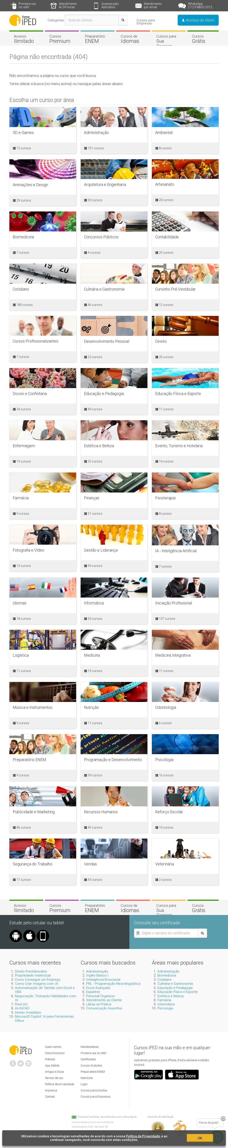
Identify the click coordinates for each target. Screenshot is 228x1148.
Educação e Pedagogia (175, 988)
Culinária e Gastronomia (175, 984)
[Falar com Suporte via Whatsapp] (223, 1118)
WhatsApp (200, 5)
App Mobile (52, 1065)
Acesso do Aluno (200, 20)
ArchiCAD (22, 1008)
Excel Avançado (98, 988)
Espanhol (93, 992)
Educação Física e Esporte (177, 992)
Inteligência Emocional (103, 980)
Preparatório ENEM (93, 1071)
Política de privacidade (59, 1084)
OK (200, 1138)
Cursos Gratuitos (91, 1065)
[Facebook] (12, 1062)
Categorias (56, 20)
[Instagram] (28, 1062)
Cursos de (130, 39)
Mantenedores (90, 1046)
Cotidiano (164, 980)
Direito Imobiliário (28, 1012)
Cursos (59, 39)
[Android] (15, 931)
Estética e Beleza (170, 996)
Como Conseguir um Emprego (38, 980)
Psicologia (165, 1008)
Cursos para (166, 41)
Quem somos (53, 1046)
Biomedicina (166, 975)
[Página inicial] (22, 20)
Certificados (88, 1059)
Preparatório (95, 39)
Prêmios (50, 1059)
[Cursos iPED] (20, 1050)
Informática (166, 1004)
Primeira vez (27, 5)
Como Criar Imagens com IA (36, 984)
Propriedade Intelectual (33, 975)
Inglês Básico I (97, 975)
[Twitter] (20, 1062)
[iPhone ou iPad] (29, 931)
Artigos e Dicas (54, 1071)
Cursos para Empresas (146, 21)
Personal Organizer (100, 996)
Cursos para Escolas (94, 1090)
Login (84, 1084)
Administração (97, 971)
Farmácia (164, 1000)
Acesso (24, 39)
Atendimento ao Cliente (104, 1000)
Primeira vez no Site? (93, 1053)
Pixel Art (21, 1004)
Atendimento (68, 5)
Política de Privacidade (143, 1136)
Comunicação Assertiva (104, 1008)
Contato (50, 1096)
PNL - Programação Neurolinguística (113, 984)
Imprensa (51, 1090)
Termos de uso (54, 1078)
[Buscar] (123, 20)
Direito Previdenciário (31, 971)
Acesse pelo (110, 5)
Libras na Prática (98, 1004)
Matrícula (87, 1078)
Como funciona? (55, 1053)
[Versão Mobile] (43, 931)
